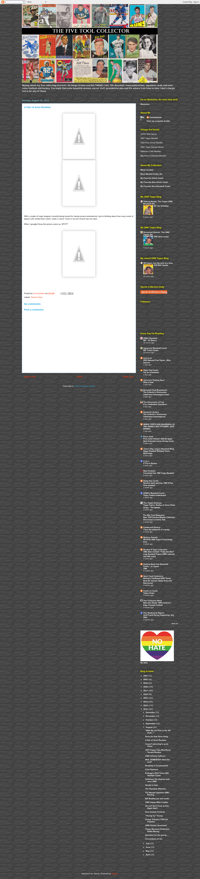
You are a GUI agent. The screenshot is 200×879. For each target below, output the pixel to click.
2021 (145, 676)
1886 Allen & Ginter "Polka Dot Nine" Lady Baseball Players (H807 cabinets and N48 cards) (159, 554)
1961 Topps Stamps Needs (152, 147)
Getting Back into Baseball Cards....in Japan (155, 565)
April (148, 855)
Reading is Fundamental (156, 766)
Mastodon (145, 104)
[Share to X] (67, 293)
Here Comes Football (155, 812)
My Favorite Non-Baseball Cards (155, 186)
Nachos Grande (150, 537)
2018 (145, 687)
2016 (145, 694)
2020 (145, 679)
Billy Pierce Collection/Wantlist (153, 156)
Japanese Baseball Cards (155, 348)
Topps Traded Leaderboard (154, 495)
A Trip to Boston (150, 463)
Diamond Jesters (151, 412)
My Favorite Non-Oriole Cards (154, 182)
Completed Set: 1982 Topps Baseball (158, 473)
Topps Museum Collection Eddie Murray (157, 830)
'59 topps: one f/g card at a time (158, 263)
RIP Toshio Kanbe (150, 350)
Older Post (128, 376)
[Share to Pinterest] (72, 293)
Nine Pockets (149, 471)
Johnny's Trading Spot (153, 380)
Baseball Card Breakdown (155, 390)
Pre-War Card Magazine (154, 515)
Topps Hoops (148, 593)
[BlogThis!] (64, 293)
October (150, 720)
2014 (145, 702)
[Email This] (62, 293)
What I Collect (146, 170)
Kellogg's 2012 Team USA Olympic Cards (157, 774)
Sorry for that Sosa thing (156, 736)
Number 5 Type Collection (155, 549)
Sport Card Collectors (153, 576)
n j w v (146, 461)
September (151, 723)
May (148, 851)
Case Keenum (151, 769)
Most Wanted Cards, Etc (151, 174)
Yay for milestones (151, 372)
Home (79, 376)
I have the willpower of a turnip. (156, 530)
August (149, 727)
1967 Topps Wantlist (149, 138)
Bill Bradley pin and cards (157, 798)
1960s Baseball (150, 338)
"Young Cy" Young (154, 816)
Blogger (114, 873)
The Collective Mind (152, 601)
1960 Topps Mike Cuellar (156, 802)
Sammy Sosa (36, 297)
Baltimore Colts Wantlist (150, 151)
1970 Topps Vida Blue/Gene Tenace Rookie (158, 751)
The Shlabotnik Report (153, 613)
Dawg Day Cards (151, 481)
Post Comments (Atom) (85, 386)
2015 (145, 698)
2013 (145, 705)
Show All (175, 623)
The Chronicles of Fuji (153, 402)
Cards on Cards (150, 591)
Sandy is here (151, 785)
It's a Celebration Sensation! (155, 404)
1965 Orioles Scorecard (156, 825)
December (151, 712)
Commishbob (155, 117)
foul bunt (147, 358)
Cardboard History (151, 527)
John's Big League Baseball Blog (158, 449)
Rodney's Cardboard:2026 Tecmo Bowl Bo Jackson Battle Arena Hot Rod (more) (157, 580)
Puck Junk (148, 436)
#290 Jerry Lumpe (161, 237)
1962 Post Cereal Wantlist (151, 143)
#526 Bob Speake (161, 265)
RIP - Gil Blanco (150, 340)
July (148, 843)
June (148, 847)
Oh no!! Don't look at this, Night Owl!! (157, 807)
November (151, 716)
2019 (145, 683)
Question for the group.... (157, 835)
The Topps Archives (152, 503)
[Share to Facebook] (69, 293)
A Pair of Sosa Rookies (155, 740)
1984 (145, 569)
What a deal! (148, 382)
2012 (145, 709)
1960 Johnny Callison (155, 756)
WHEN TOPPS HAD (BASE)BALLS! (159, 424)
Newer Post (30, 376)
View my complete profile (158, 121)
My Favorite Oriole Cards (151, 178)
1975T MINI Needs (148, 134)
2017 (145, 691)
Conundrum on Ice (153, 839)
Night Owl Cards (150, 370)
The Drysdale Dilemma (155, 789)
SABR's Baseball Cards (154, 493)
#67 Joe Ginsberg (161, 206)
